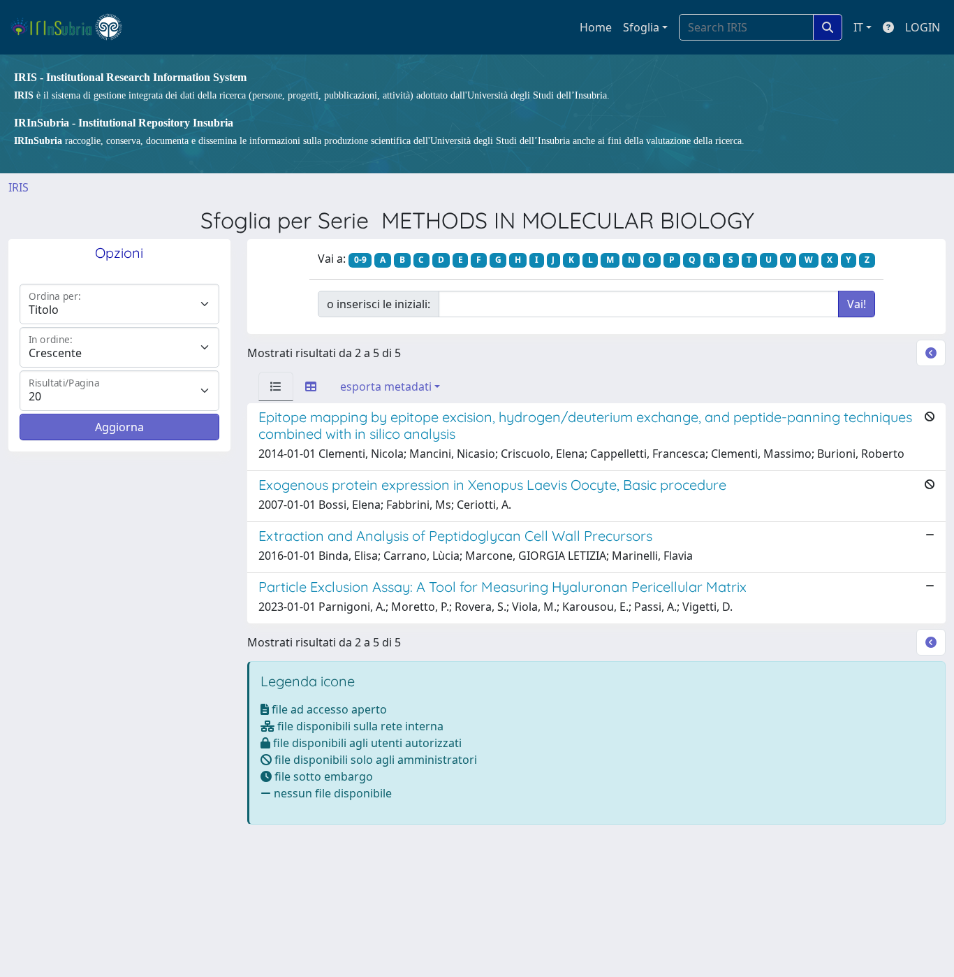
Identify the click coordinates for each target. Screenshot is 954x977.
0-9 (360, 260)
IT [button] (858, 27)
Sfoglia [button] (641, 27)
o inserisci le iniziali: (378, 304)
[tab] (275, 386)
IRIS (18, 187)
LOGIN (922, 27)
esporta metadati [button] (386, 386)
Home (596, 27)
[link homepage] (72, 27)
